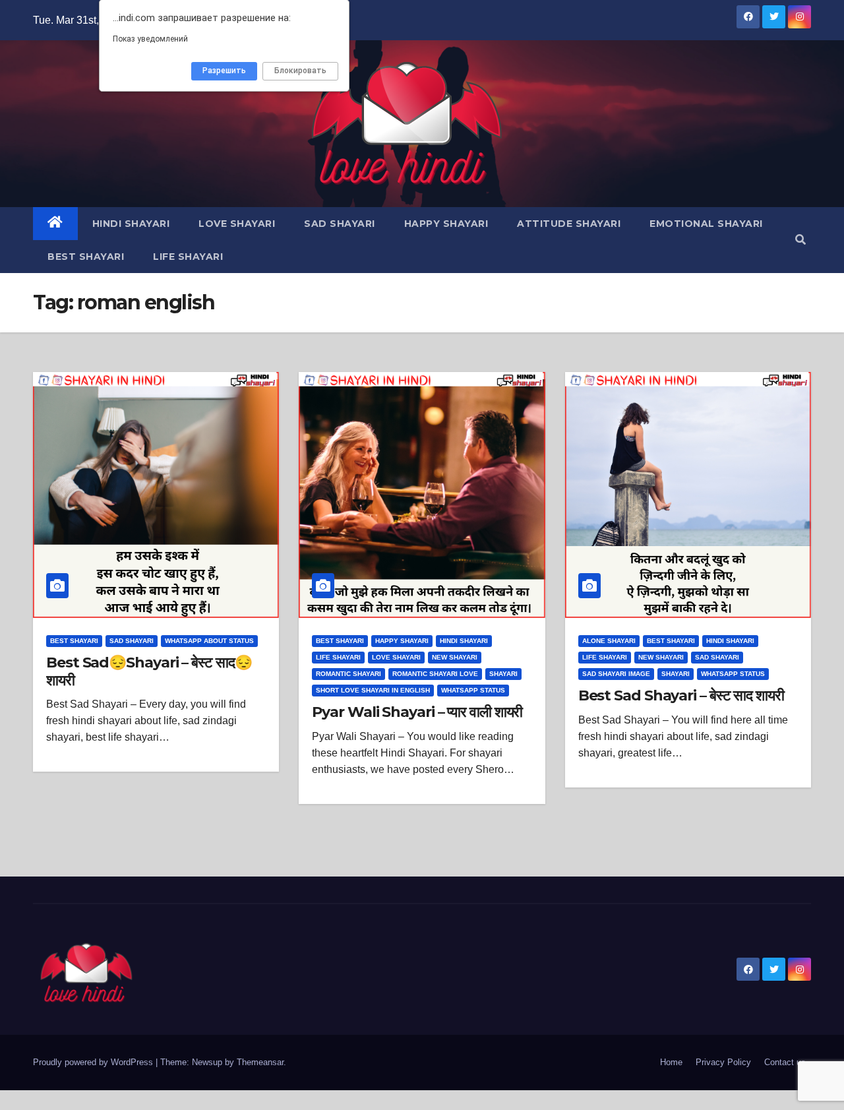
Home (671, 1062)
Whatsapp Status (473, 690)
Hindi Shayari (131, 224)
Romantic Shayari (348, 673)
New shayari (454, 657)
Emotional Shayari (706, 224)
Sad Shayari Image (616, 673)
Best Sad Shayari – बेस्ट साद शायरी (681, 695)
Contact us (785, 1062)
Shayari (503, 673)
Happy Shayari (446, 224)
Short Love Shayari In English (373, 690)
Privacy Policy (723, 1062)
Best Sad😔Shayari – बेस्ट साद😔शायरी (148, 671)
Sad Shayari (339, 224)
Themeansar (260, 1062)
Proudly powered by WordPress (94, 1062)
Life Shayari (188, 256)
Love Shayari (236, 224)
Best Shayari (85, 256)
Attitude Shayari (568, 224)
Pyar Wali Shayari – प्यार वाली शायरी (417, 712)
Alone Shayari (609, 640)
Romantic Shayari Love (435, 673)
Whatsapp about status (209, 640)
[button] (800, 239)
